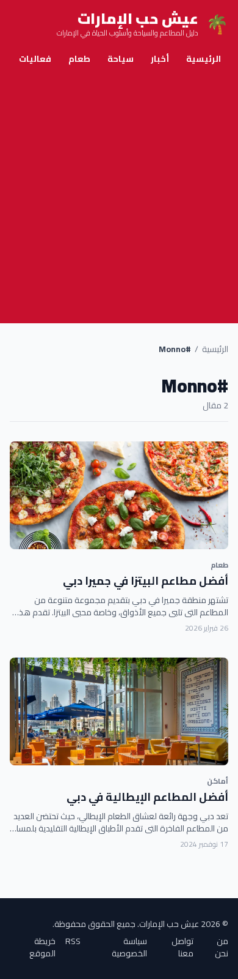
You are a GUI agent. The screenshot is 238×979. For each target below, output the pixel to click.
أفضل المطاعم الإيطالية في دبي (147, 797)
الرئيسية (203, 59)
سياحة (120, 59)
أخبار (160, 59)
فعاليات (35, 59)
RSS (73, 942)
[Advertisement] (119, 197)
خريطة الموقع (42, 947)
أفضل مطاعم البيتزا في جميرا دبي (145, 581)
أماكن (217, 781)
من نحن (221, 947)
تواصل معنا (182, 947)
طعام (79, 59)
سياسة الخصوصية (129, 947)
